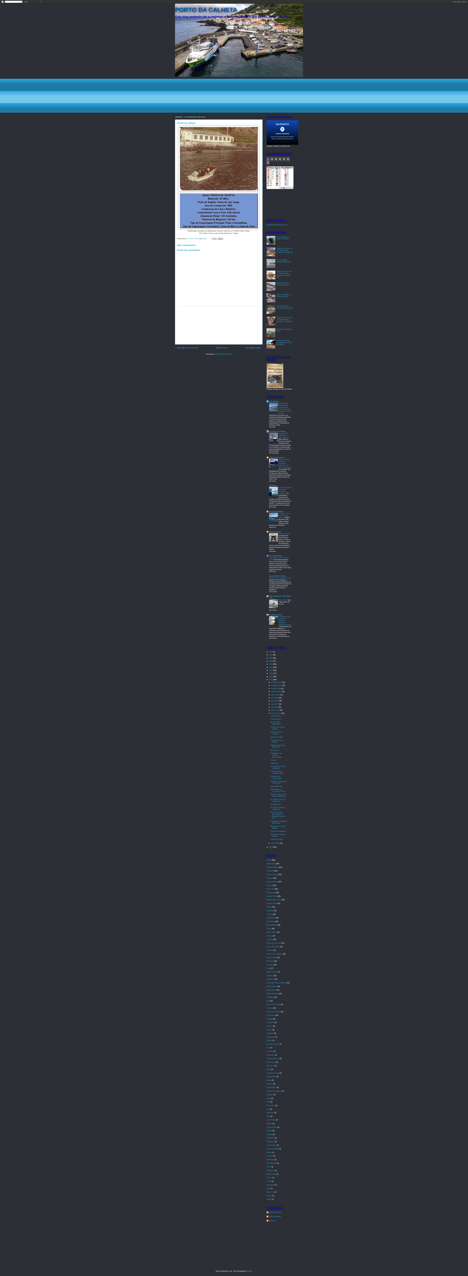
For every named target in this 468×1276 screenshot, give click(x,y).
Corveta (269, 1030)
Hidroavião (270, 1113)
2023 (271, 652)
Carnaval (270, 1008)
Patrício (269, 936)
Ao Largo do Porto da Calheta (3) (277, 808)
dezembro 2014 (276, 682)
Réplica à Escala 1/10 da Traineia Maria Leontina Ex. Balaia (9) (285, 250)
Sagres (269, 1199)
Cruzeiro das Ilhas (273, 1044)
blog (268, 1001)
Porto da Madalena (276, 511)
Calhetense (270, 1138)
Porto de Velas (272, 903)
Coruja (269, 1181)
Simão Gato (271, 1015)
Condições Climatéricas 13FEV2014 (278, 782)
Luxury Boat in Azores (277, 576)
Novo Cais (270, 889)
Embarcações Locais (274, 900)
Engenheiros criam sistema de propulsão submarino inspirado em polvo (284, 620)
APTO (269, 1167)
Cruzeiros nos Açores (277, 431)
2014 (271, 680)
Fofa (268, 1109)
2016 (271, 673)
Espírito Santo (272, 896)
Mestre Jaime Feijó (273, 1004)
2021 (271, 658)
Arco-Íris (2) (274, 750)
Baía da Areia (271, 1174)
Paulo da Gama (272, 874)
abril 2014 (274, 707)
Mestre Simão (271, 957)
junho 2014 (275, 701)
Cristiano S (270, 1141)
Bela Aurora (271, 1037)
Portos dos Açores (273, 947)
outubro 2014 (276, 688)
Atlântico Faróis (275, 532)
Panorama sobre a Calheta (276, 741)
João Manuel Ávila (275, 1212)
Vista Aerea (271, 1055)
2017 (271, 670)
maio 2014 (275, 704)
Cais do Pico (274, 401)
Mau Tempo (271, 921)
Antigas (269, 907)
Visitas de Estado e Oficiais (276, 983)
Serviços (270, 950)
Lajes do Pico (271, 1076)
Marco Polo (282, 600)
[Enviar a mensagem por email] (213, 239)
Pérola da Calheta (276, 839)
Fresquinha (270, 1185)
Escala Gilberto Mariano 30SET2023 (284, 261)
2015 (271, 677)
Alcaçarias (270, 1022)
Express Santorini (273, 1058)
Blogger (249, 1271)
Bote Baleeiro (271, 990)
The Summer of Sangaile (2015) (280, 578)
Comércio (270, 976)
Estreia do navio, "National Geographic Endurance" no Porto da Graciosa (284, 463)
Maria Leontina (272, 972)
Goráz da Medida (273, 1149)
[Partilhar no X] (217, 239)
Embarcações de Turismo (276, 733)
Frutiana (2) (274, 763)
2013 (271, 847)
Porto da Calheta (275, 1216)
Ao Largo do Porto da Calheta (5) (277, 767)
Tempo (269, 929)
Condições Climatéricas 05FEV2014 (278, 822)
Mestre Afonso (272, 986)
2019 (271, 664)
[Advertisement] (234, 96)
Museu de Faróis (284, 534)
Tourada (269, 1019)
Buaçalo (269, 1134)
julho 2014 (275, 698)
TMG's (269, 860)
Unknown (272, 1220)
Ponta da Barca (272, 882)
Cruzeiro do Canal (273, 1073)
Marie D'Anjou (271, 932)
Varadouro (270, 997)
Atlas (268, 968)
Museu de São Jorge (274, 943)
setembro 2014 (276, 692)
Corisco (269, 1178)
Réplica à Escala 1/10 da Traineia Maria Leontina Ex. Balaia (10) (284, 274)
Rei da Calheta (272, 1127)
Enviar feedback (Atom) (223, 354)
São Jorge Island (275, 556)
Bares (269, 1069)
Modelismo (270, 979)
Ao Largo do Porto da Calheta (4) (277, 800)
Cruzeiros (270, 965)
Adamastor (270, 1170)
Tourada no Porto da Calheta (277, 728)
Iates (268, 1116)
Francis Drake (271, 1145)
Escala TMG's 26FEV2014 (275, 723)
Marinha (269, 1123)
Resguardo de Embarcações (276, 777)
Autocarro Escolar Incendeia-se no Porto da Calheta (284, 342)
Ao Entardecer (275, 804)
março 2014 (275, 710)
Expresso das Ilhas (273, 1012)
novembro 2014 (276, 685)
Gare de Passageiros (274, 1091)
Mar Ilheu (272, 485)
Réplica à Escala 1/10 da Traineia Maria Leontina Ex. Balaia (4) (285, 319)
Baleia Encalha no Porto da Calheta (283, 284)
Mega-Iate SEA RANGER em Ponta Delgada (283, 435)
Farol (268, 1102)
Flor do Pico (271, 1105)
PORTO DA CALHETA (206, 9)
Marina (269, 1080)
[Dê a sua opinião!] (215, 239)
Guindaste (270, 1033)
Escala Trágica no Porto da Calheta (283, 238)
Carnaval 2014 (275, 716)
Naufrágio (270, 1095)
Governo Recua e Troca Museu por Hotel (285, 307)
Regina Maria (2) (276, 786)
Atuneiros (270, 911)
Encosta (273, 760)
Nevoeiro (270, 1084)
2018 (271, 667)
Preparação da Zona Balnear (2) (277, 746)
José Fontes (271, 1120)
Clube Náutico (271, 1087)
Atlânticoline (271, 864)
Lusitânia (270, 1156)
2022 (271, 655)
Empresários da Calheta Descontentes (276, 755)
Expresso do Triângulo (274, 954)
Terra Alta (270, 1051)
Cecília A (270, 939)
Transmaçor (271, 892)
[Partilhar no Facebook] (220, 239)
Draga (269, 1098)
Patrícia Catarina (272, 994)
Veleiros (269, 885)
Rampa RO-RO (272, 925)
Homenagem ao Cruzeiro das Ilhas (277, 790)
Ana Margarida (275, 719)
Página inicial (222, 348)
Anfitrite (269, 1131)
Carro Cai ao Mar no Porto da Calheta (284, 295)
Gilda (268, 1188)
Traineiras (270, 871)
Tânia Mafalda (272, 1163)
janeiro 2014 (275, 843)
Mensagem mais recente (187, 348)
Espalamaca (271, 918)
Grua (268, 1048)
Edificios (270, 1026)
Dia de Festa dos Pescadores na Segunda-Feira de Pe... (277, 815)
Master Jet (270, 1192)
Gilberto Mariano (272, 867)
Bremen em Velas (276, 737)
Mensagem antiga (253, 348)
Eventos (269, 878)
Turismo (269, 914)
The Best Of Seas (275, 615)
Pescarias (270, 961)
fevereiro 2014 (276, 713)
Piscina (269, 1196)
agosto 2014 (275, 695)
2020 (271, 661)
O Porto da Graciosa (276, 457)
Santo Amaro (271, 1062)
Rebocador (270, 1160)
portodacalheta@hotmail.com (277, 225)
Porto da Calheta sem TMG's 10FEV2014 (278, 795)
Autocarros (270, 1066)
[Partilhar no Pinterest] (222, 239)
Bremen (269, 1040)
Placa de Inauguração (278, 831)
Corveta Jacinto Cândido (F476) (276, 772)
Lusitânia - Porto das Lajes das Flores (283, 515)
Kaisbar (269, 1152)
